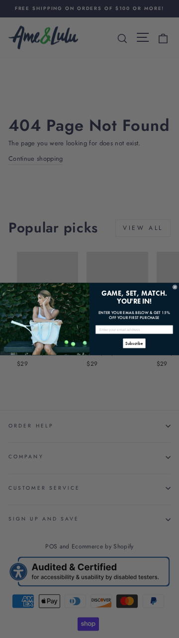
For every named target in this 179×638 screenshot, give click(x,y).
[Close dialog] (175, 287)
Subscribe (134, 343)
